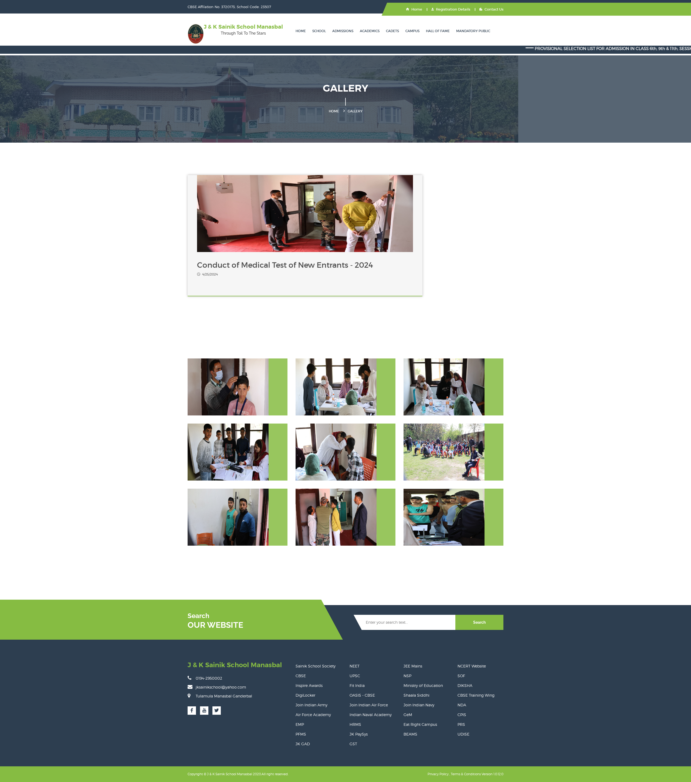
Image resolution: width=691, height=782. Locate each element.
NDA (462, 705)
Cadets (392, 31)
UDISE (463, 734)
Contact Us (494, 9)
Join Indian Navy (419, 705)
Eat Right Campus (420, 724)
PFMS (301, 734)
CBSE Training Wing (476, 695)
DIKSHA (465, 685)
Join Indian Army (311, 705)
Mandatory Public (473, 31)
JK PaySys (359, 734)
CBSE (301, 675)
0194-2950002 (209, 678)
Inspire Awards (309, 685)
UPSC (355, 675)
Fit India (357, 685)
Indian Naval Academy (371, 714)
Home (416, 9)
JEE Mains (413, 666)
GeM (408, 714)
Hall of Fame (438, 31)
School (319, 31)
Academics (370, 31)
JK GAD (303, 743)
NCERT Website (472, 666)
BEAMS (410, 734)
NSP (407, 675)
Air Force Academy (313, 714)
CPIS (462, 714)
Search (479, 622)
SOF (461, 675)
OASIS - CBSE (362, 695)
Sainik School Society (316, 666)
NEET (355, 666)
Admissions (342, 31)
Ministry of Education (423, 685)
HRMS (355, 724)
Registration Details (453, 9)
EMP (300, 724)
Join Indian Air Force (369, 705)
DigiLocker (305, 695)
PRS (461, 724)
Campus (412, 31)
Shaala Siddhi (416, 695)
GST (353, 743)
